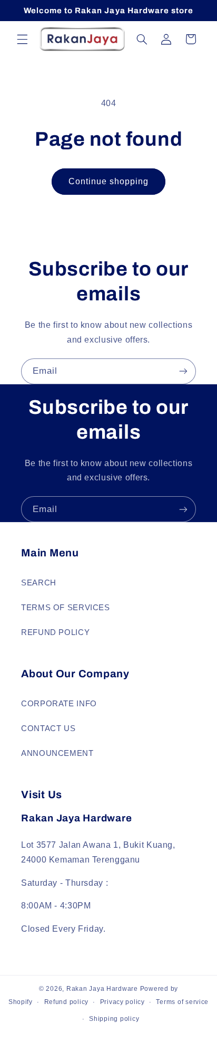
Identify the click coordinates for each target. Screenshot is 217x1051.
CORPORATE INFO (59, 703)
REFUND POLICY (55, 632)
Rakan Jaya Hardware (102, 989)
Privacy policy (122, 1002)
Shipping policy (114, 1019)
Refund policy (66, 1002)
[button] (22, 39)
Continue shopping (108, 181)
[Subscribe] (183, 371)
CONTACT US (48, 728)
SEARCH (38, 583)
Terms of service (182, 1002)
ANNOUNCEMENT (57, 753)
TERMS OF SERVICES (65, 607)
